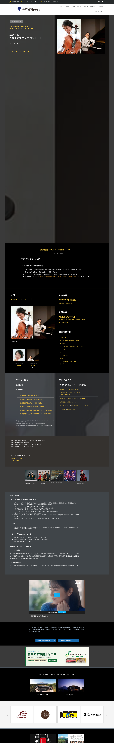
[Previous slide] (7, 714)
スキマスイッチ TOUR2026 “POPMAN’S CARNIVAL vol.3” (30, 483)
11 (33, 488)
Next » (37, 488)
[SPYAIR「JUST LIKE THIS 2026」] (70, 475)
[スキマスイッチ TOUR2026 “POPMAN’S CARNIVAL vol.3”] (31, 475)
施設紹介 (92, 6)
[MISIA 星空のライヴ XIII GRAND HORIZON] (83, 475)
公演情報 (67, 6)
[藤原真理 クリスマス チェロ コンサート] (81, 36)
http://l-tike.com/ (75, 405)
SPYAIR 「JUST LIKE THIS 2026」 (70, 482)
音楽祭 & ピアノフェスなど (79, 6)
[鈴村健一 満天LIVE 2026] (57, 475)
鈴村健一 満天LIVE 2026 (56, 482)
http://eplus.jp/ (71, 409)
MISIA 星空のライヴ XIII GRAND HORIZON (82, 482)
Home (60, 6)
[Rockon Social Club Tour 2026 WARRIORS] (44, 475)
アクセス (101, 6)
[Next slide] (107, 714)
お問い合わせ (98, 11)
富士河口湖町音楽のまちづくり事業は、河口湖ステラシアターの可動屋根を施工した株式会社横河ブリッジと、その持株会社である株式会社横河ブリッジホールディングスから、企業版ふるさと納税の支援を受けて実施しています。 (56, 629)
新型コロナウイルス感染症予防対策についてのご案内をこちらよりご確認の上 (57, 276)
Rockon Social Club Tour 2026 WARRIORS (43, 482)
